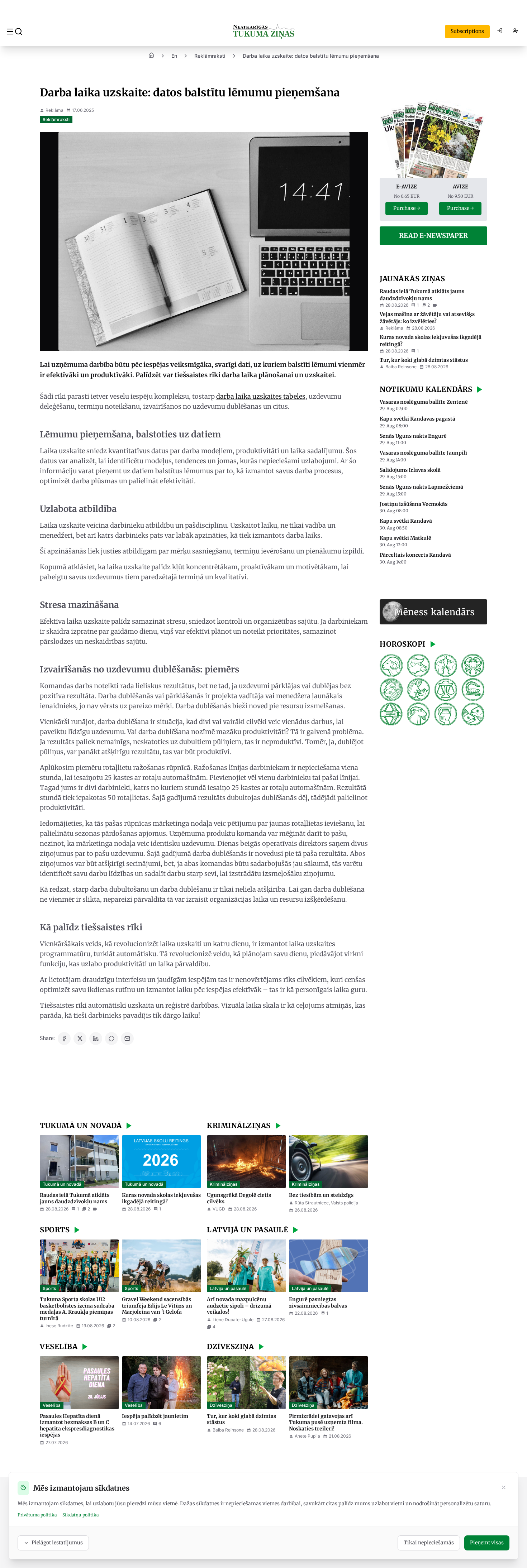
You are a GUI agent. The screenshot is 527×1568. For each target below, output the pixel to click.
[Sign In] (499, 31)
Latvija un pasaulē (228, 1288)
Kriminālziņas (223, 1184)
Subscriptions (467, 31)
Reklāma (54, 110)
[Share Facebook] (64, 1038)
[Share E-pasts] (127, 1038)
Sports (49, 1288)
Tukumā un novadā (62, 1184)
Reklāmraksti (209, 56)
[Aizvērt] (503, 1488)
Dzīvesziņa (221, 1405)
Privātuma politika (37, 1514)
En (174, 56)
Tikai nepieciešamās (429, 1542)
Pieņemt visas (487, 1542)
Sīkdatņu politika (80, 1514)
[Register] (515, 31)
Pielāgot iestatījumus (57, 1542)
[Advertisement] (203, 1084)
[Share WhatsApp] (111, 1038)
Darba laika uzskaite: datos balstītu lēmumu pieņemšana (311, 56)
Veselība (52, 1405)
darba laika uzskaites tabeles (260, 396)
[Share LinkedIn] (95, 1038)
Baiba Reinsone (228, 1430)
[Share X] (79, 1038)
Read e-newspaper (433, 235)
